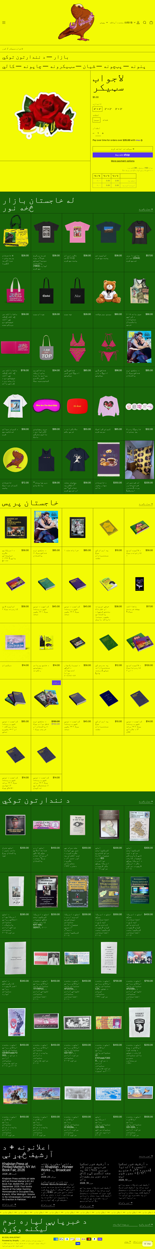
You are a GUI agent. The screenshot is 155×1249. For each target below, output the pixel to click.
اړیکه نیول (40, 1243)
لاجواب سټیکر (16, 48)
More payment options (122, 161)
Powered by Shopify (10, 1240)
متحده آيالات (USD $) (121, 22)
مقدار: (96, 128)
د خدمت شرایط (21, 1243)
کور (4, 48)
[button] (144, 22)
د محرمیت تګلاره (8, 1243)
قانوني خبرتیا (8, 1246)
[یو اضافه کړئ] (103, 133)
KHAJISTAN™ (15, 1237)
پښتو (103, 22)
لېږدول (31, 1243)
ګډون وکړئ (144, 1224)
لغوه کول (19, 1246)
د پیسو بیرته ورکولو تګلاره (31, 1240)
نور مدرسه (144, 1156)
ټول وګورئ (144, 209)
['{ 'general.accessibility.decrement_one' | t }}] (93, 133)
